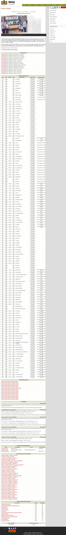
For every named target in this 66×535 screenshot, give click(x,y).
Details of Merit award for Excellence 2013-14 (9, 384)
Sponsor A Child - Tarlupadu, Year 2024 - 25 (9, 466)
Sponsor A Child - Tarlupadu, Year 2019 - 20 (9, 479)
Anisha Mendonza (4, 519)
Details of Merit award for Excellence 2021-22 (9, 393)
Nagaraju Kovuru (4, 507)
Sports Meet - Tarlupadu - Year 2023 (8, 467)
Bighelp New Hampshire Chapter (7, 515)
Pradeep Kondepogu (5, 451)
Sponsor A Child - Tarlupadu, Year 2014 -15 (9, 489)
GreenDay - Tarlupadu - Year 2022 (7, 470)
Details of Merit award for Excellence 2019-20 (9, 390)
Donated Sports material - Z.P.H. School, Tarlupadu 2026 (12, 460)
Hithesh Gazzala (4, 508)
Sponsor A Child (53, 10)
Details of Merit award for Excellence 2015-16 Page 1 (11, 388)
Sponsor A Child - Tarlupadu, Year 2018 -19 (9, 481)
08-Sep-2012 (3, 55)
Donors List (52, 28)
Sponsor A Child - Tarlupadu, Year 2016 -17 (9, 483)
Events (48, 4)
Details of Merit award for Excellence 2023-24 (9, 396)
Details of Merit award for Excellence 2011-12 (9, 381)
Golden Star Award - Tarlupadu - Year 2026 (9, 455)
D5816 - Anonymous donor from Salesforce (9, 516)
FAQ (51, 41)
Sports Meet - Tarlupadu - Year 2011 (8, 496)
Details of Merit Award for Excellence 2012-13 (9, 382)
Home (24, 4)
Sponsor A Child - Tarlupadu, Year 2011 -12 (9, 497)
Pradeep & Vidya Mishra (6, 504)
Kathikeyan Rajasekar (5, 520)
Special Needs (52, 18)
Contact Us (61, 4)
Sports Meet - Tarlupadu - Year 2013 (8, 490)
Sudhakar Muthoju (4, 449)
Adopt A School (53, 12)
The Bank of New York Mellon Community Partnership (11, 512)
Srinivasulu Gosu (4, 448)
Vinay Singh (3, 511)
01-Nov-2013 (3, 54)
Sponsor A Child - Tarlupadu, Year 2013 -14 (9, 492)
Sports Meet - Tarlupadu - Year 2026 (8, 459)
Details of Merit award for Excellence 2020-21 (9, 392)
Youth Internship (53, 23)
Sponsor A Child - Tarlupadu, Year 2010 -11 (9, 498)
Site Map (33, 532)
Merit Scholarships (53, 16)
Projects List (52, 35)
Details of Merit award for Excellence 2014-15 (9, 385)
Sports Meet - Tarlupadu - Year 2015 (8, 485)
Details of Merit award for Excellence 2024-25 (9, 397)
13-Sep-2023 (3, 63)
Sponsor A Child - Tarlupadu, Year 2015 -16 (9, 486)
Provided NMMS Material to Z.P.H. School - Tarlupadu (11, 475)
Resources (42, 4)
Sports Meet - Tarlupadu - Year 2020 (8, 478)
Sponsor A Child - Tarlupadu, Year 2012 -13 (9, 494)
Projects (35, 4)
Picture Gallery (52, 37)
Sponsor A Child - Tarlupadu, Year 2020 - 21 (9, 477)
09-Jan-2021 (3, 65)
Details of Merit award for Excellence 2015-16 (9, 386)
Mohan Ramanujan (4, 513)
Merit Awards (52, 14)
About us (30, 4)
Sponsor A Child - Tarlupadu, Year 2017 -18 (9, 482)
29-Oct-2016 (3, 56)
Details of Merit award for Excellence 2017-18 (9, 389)
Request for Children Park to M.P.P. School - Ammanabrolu (12, 464)
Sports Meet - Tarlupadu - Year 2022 (8, 471)
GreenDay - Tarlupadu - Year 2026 (7, 456)
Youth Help (54, 4)
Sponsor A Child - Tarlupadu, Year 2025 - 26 (9, 463)
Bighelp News (52, 39)
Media (30, 532)
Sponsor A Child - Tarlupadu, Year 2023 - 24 (9, 468)
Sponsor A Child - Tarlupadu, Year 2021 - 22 (9, 474)
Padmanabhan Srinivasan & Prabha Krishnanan (10, 505)
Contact (40, 532)
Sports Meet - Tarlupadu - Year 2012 (8, 493)
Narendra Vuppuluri (5, 509)
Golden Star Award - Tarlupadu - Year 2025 (9, 462)
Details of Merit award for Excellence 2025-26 (9, 399)
